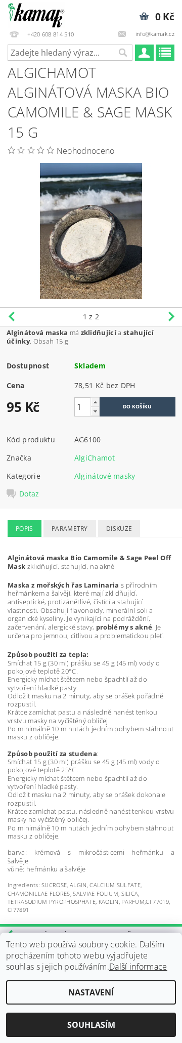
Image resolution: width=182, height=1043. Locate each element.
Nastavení (91, 992)
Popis (24, 528)
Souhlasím (91, 1024)
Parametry (70, 528)
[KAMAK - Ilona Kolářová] (36, 13)
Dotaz (29, 493)
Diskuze (119, 528)
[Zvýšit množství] (95, 402)
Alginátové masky (104, 476)
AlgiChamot (94, 458)
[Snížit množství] (95, 411)
